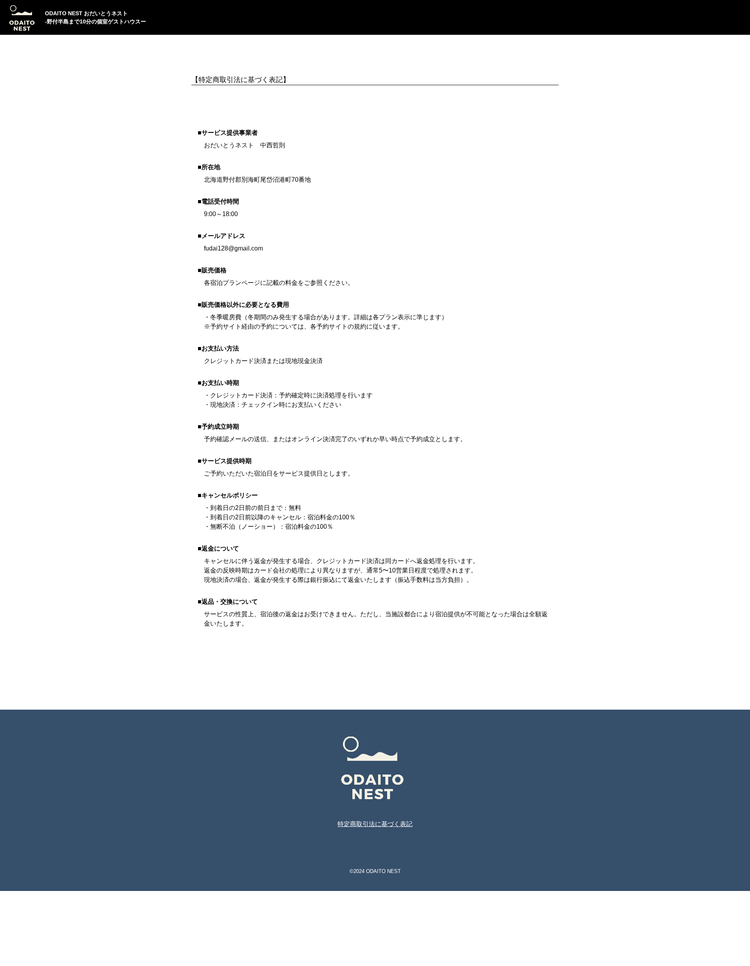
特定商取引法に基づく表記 (375, 824)
